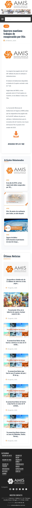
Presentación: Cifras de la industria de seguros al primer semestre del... (16, 312)
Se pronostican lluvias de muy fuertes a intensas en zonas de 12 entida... (16, 343)
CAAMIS (4, 474)
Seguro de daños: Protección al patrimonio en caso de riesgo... (15, 239)
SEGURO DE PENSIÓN (5, 465)
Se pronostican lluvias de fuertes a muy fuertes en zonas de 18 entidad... (16, 404)
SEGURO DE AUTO (7, 455)
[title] (10, 489)
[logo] (16, 481)
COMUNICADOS (20, 464)
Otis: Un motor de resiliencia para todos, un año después (15, 212)
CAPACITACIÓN (19, 469)
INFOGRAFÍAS (5, 469)
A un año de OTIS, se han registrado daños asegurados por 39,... (15, 185)
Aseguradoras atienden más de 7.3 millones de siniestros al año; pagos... (16, 281)
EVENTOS (18, 471)
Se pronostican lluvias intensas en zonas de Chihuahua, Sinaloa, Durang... (16, 434)
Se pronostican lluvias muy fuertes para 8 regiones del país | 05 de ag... (16, 373)
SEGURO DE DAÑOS (19, 461)
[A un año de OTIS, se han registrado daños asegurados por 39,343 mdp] (16, 170)
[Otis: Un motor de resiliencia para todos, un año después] (16, 199)
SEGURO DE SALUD (19, 456)
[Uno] (16, 4)
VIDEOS (17, 466)
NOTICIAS (4, 471)
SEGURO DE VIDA (6, 460)
